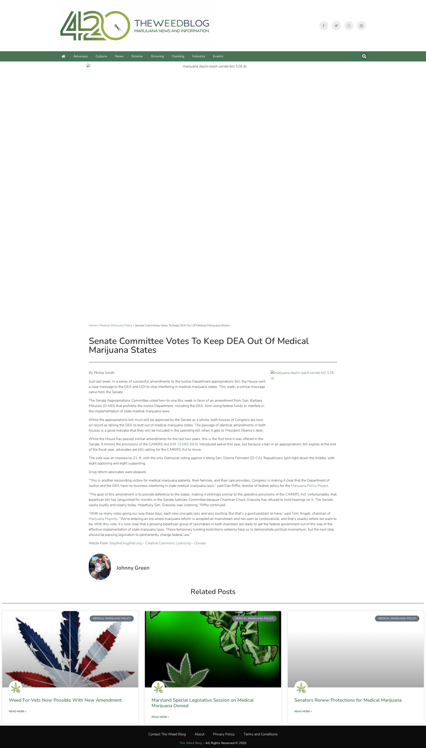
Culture (101, 56)
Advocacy (80, 56)
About (199, 734)
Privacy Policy (224, 734)
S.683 (192, 444)
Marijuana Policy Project (309, 485)
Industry (198, 56)
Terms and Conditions (261, 734)
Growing (157, 56)
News (119, 56)
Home (93, 325)
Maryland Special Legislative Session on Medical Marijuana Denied (203, 703)
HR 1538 (178, 444)
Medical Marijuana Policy (115, 325)
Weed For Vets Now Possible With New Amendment (65, 700)
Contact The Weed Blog (167, 734)
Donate (199, 543)
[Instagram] (349, 25)
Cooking (178, 56)
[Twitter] (336, 25)
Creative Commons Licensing (168, 543)
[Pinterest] (361, 25)
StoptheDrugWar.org (125, 543)
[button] (364, 56)
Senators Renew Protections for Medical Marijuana (348, 700)
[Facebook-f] (324, 25)
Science (137, 56)
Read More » (17, 711)
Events (218, 56)
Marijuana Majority (103, 518)
